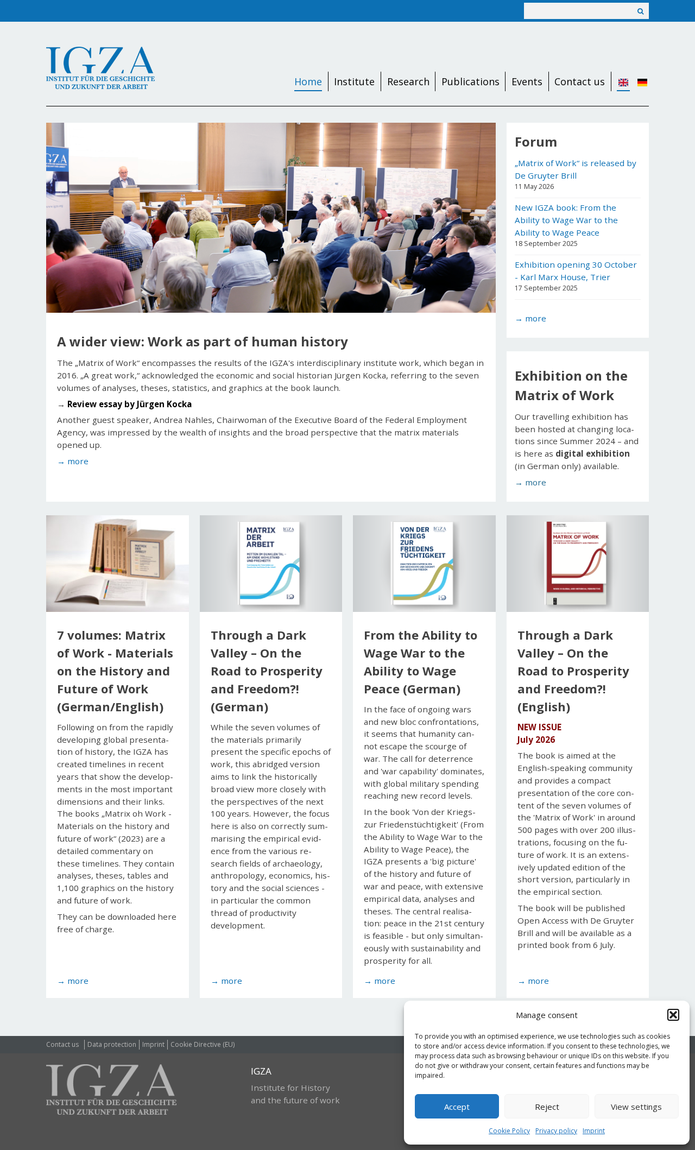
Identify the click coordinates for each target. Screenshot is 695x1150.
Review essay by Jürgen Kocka (129, 404)
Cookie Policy (509, 1130)
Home (308, 81)
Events (526, 81)
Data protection (111, 1044)
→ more (530, 318)
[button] (673, 1014)
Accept (457, 1106)
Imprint (594, 1130)
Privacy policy (556, 1130)
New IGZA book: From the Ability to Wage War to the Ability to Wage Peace (566, 220)
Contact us (579, 81)
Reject (547, 1106)
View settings (636, 1106)
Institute (354, 81)
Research (408, 81)
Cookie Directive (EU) (202, 1044)
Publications (470, 81)
